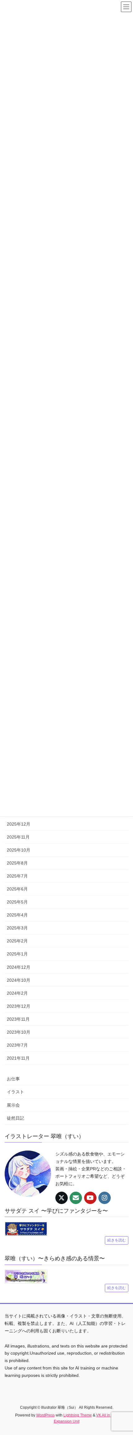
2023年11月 (18, 1019)
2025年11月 (18, 837)
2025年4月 (17, 914)
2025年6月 (17, 888)
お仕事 (13, 1078)
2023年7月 (17, 1045)
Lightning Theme (77, 1415)
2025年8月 (17, 863)
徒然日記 (15, 1118)
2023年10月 (18, 1032)
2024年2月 (17, 993)
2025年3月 (17, 927)
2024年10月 (18, 980)
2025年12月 (18, 824)
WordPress (45, 1415)
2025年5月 (17, 901)
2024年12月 (18, 967)
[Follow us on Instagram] (104, 1198)
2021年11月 (18, 1058)
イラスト (15, 1091)
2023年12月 (18, 1006)
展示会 (13, 1105)
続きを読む (116, 1240)
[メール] (76, 1198)
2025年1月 (17, 953)
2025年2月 (17, 940)
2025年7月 (17, 875)
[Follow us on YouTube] (90, 1198)
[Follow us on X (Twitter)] (61, 1198)
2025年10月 (18, 850)
